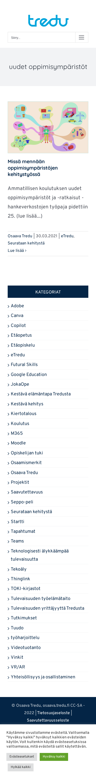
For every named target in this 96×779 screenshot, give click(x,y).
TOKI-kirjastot (25, 589)
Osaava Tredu (20, 236)
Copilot (18, 326)
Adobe (17, 306)
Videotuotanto (26, 648)
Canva (17, 316)
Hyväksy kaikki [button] (54, 757)
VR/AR (18, 667)
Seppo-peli (22, 502)
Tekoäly (19, 569)
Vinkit (17, 657)
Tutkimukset (24, 618)
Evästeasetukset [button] (21, 757)
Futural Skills (24, 365)
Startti (17, 522)
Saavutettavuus (27, 492)
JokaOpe (20, 384)
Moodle (18, 443)
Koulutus (20, 424)
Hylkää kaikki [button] (20, 767)
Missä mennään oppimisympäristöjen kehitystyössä (33, 168)
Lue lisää (16, 250)
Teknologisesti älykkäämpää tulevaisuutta (40, 555)
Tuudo (17, 628)
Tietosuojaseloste (53, 713)
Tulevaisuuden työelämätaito (40, 599)
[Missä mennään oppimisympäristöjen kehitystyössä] (48, 127)
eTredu (67, 236)
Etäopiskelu (23, 345)
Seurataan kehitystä (26, 243)
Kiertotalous (23, 414)
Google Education (29, 375)
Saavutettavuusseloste (48, 720)
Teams (17, 541)
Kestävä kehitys (27, 404)
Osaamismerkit (26, 463)
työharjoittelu (25, 638)
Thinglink (20, 579)
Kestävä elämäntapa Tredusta (41, 394)
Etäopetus (21, 335)
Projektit (20, 483)
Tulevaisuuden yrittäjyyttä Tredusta (47, 608)
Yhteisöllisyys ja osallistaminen (43, 677)
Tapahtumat (23, 532)
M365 (17, 433)
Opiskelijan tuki (27, 453)
